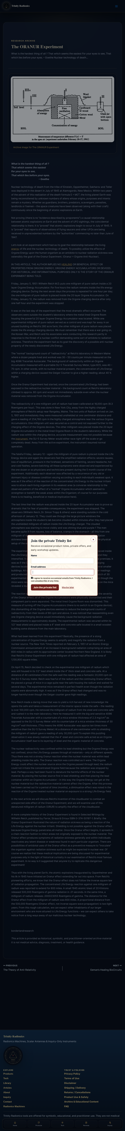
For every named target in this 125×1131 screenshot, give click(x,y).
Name (34, 555)
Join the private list (44, 587)
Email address (38, 567)
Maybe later (68, 587)
